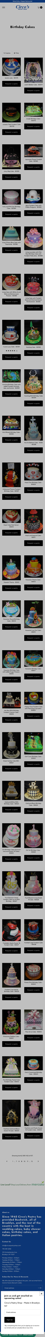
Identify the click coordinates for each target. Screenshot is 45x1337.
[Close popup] (41, 1294)
